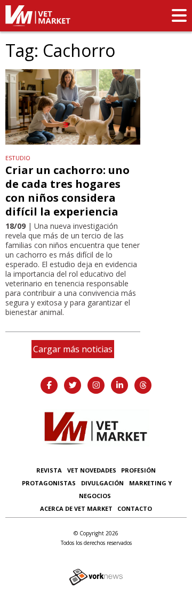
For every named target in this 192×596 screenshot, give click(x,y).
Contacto (134, 508)
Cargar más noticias (73, 349)
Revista (49, 470)
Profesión (138, 470)
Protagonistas (49, 483)
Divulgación (102, 483)
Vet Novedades (91, 470)
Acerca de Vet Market (76, 508)
